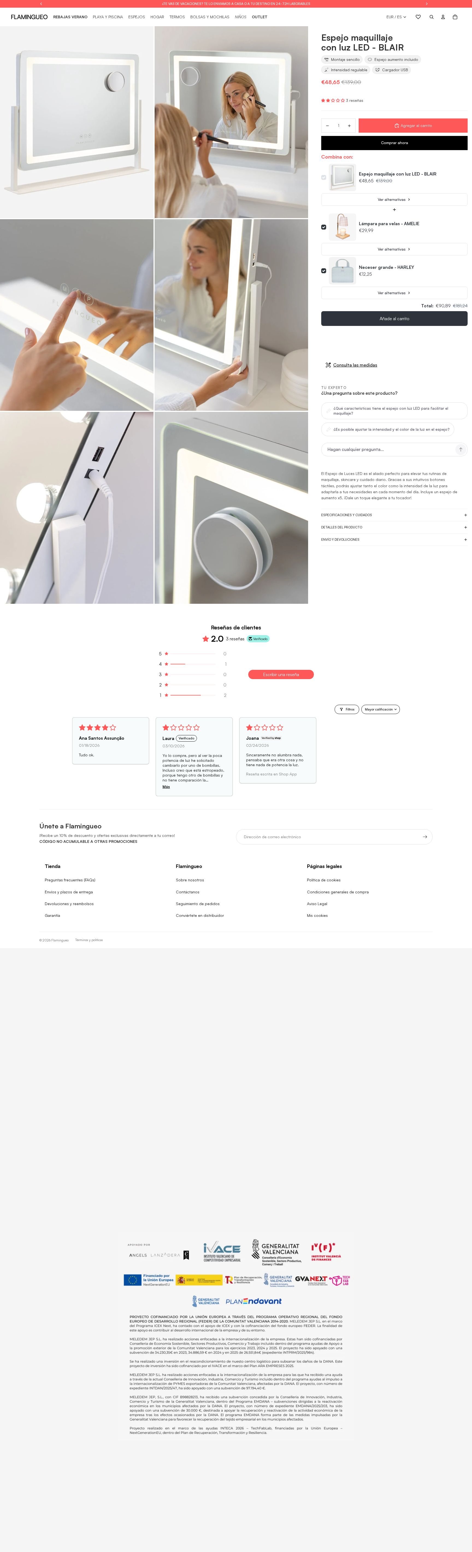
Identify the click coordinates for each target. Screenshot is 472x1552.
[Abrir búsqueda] (432, 17)
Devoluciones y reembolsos (69, 903)
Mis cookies (317, 915)
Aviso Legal (317, 903)
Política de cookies (324, 880)
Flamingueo (60, 940)
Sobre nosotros (190, 880)
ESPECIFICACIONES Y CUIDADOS (346, 515)
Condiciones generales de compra (338, 892)
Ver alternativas (392, 199)
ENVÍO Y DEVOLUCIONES (340, 539)
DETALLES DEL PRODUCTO (341, 527)
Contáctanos (187, 892)
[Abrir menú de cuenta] (443, 17)
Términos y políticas (89, 940)
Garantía (52, 915)
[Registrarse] (425, 837)
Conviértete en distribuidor (200, 915)
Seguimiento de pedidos (198, 903)
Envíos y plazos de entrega (69, 892)
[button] (333, 100)
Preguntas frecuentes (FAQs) (70, 880)
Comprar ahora (394, 142)
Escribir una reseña (281, 674)
